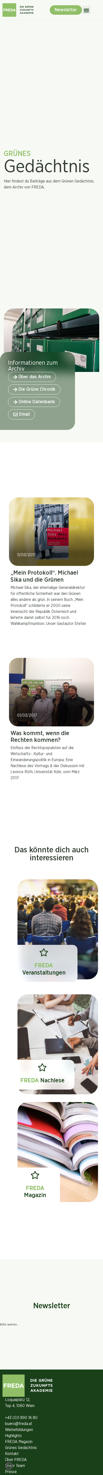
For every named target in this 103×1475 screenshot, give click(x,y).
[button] (86, 10)
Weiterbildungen (19, 1430)
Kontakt (12, 1454)
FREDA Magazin (18, 1442)
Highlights (13, 1436)
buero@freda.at (18, 1424)
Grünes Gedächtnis (21, 1448)
